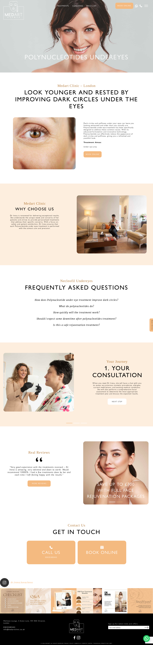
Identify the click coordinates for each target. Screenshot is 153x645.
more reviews (39, 483)
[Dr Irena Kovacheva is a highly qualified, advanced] (114, 601)
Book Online (124, 5)
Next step (117, 401)
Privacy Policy (69, 643)
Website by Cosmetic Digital (83, 643)
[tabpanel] (76, 389)
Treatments (63, 6)
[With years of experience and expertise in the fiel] (89, 601)
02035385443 (9, 627)
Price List (91, 6)
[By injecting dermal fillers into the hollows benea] (140, 601)
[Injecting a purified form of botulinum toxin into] (38, 601)
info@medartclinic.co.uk (14, 629)
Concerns (77, 6)
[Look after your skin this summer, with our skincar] (13, 601)
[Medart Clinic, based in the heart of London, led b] (63, 601)
